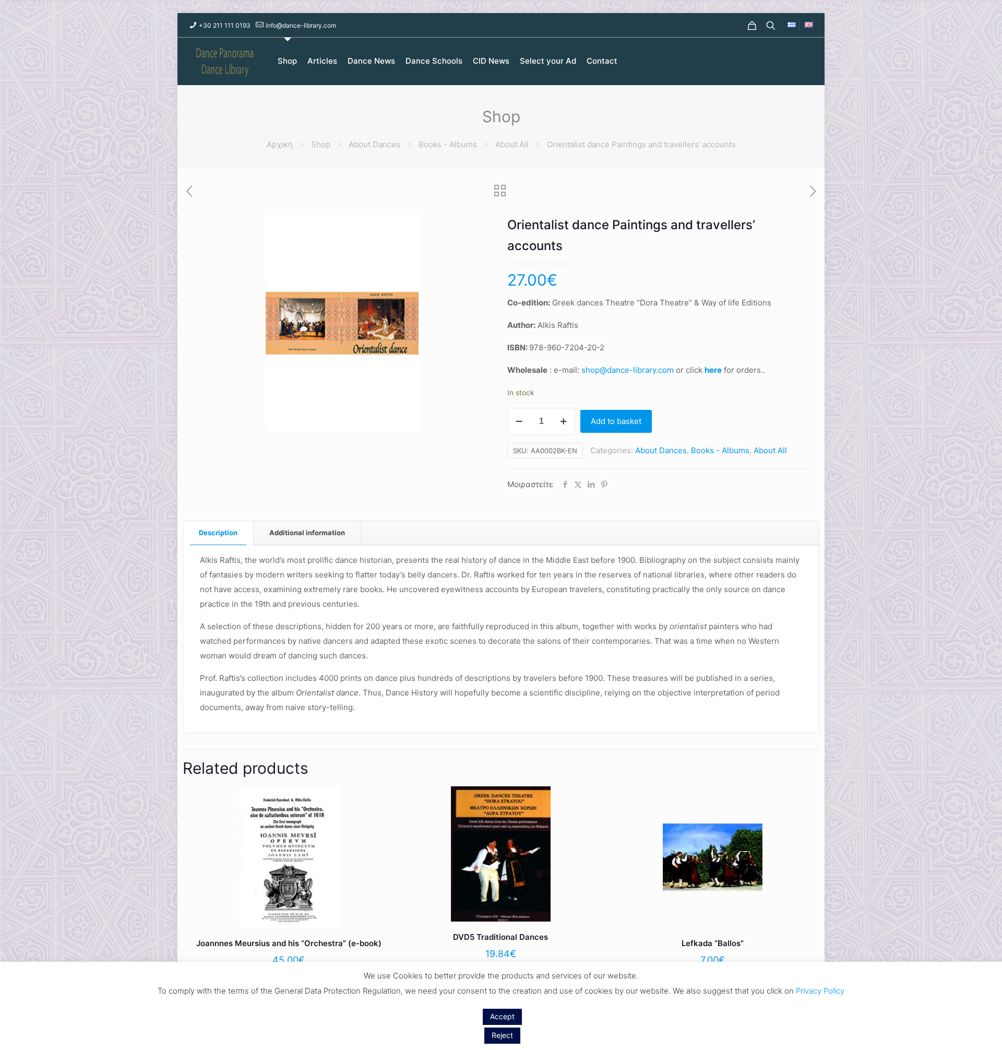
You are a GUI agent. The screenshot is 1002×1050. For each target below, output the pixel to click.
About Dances (374, 144)
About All (512, 144)
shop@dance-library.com (627, 370)
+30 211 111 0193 (224, 25)
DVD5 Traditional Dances (500, 937)
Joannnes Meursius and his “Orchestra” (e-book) (288, 943)
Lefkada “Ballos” (713, 943)
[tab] (218, 533)
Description (218, 532)
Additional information (307, 532)
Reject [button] (502, 1035)
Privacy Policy (820, 991)
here (713, 370)
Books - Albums (448, 144)
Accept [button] (502, 1016)
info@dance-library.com (301, 25)
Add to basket (616, 421)
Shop (320, 144)
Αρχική (280, 144)
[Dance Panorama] (230, 61)
